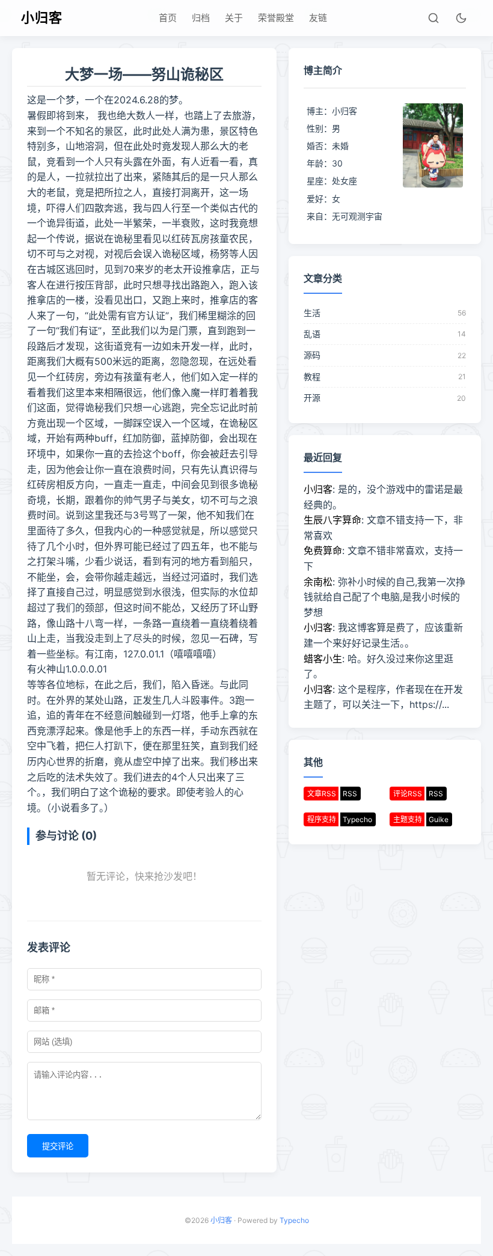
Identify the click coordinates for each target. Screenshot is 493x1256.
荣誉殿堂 (276, 17)
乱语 (312, 334)
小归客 (42, 17)
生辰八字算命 (332, 520)
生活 (312, 313)
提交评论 (57, 1146)
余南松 (318, 582)
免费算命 (323, 550)
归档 (201, 17)
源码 (312, 355)
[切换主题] (461, 18)
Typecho (294, 1220)
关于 (234, 17)
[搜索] (433, 18)
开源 (312, 397)
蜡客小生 (323, 659)
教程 (312, 376)
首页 (168, 17)
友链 (318, 17)
